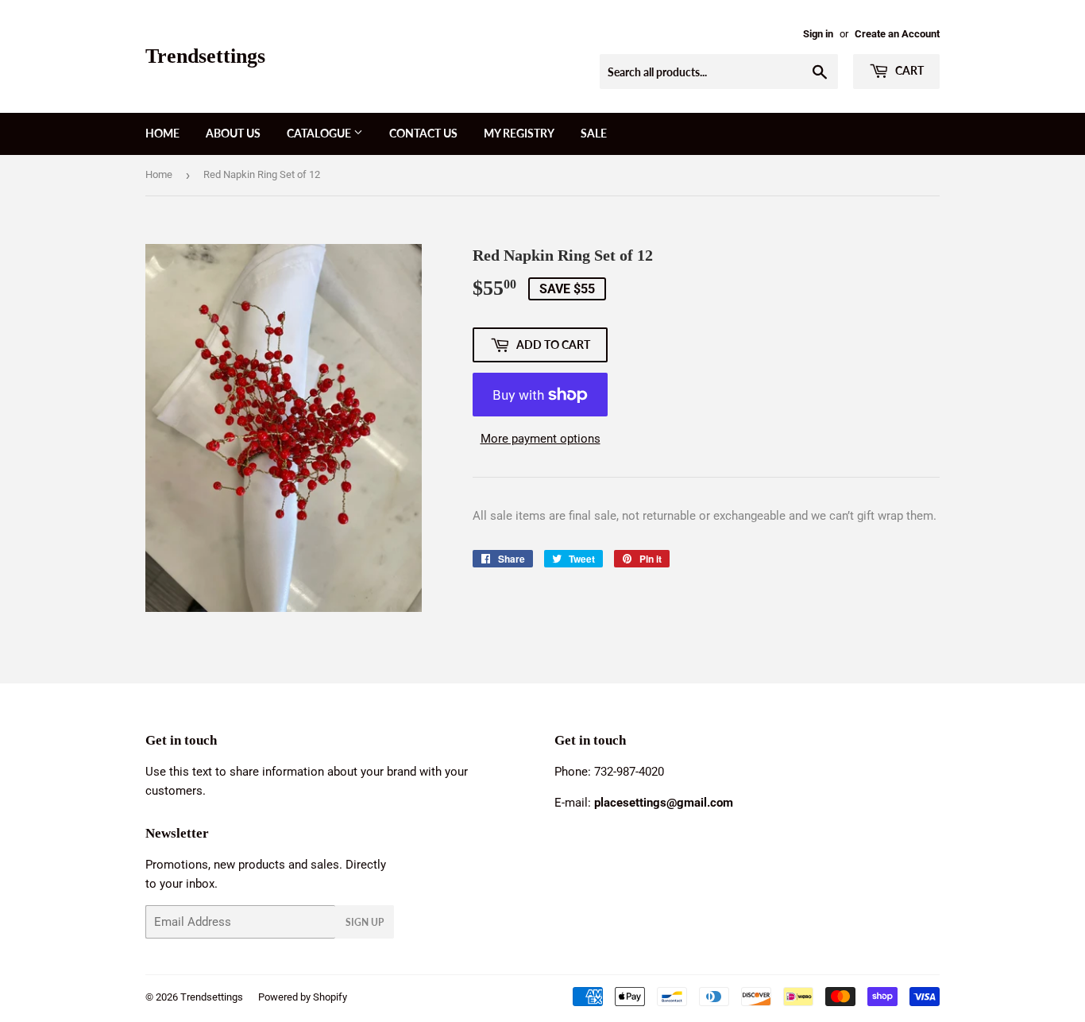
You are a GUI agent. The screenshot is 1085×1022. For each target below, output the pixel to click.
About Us (233, 133)
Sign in (818, 34)
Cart (908, 70)
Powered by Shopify (302, 997)
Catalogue (320, 133)
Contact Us (423, 133)
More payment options (540, 439)
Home (162, 133)
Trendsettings (205, 56)
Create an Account (897, 34)
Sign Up (365, 922)
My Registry (519, 133)
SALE (594, 133)
